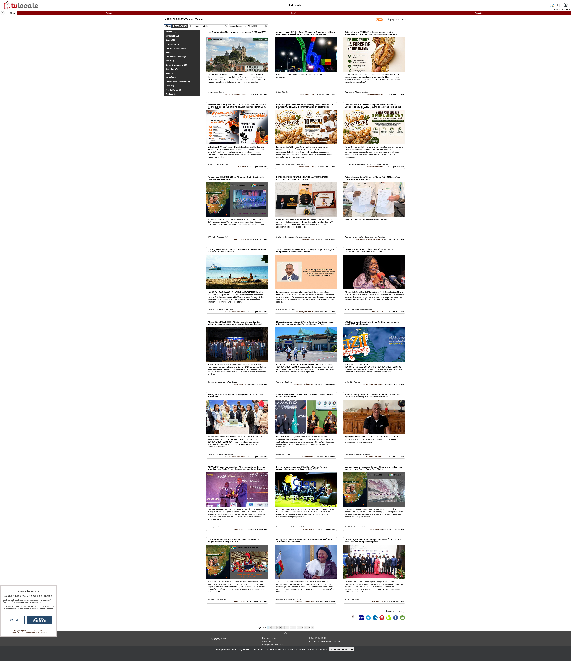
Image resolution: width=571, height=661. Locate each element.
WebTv (294, 13)
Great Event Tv (308, 239)
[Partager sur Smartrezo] (361, 618)
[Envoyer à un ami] (402, 618)
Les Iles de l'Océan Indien (235, 94)
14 (305, 628)
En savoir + (267, 641)
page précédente (398, 19)
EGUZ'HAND (241, 167)
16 (312, 628)
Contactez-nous (269, 638)
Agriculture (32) (172, 36)
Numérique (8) (172, 69)
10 (291, 628)
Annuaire (479, 13)
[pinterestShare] (382, 618)
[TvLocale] (20, 5)
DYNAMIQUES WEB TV (305, 312)
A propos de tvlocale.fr (272, 644)
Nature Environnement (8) (176, 65)
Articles (109, 13)
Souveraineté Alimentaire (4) (178, 82)
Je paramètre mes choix (342, 649)
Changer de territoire (561, 9)
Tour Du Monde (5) (173, 90)
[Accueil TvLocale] (2, 13)
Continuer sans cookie (39, 620)
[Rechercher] (558, 5)
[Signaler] (354, 618)
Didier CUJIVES (240, 239)
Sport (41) (170, 86)
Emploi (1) (170, 53)
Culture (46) (170, 40)
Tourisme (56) (171, 94)
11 (295, 628)
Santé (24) (170, 73)
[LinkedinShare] (375, 618)
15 (309, 628)
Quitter (14, 620)
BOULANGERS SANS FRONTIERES (369, 239)
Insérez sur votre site (394, 611)
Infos (317, 638)
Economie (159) (172, 44)
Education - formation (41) (176, 48)
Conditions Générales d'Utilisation (325, 641)
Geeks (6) (170, 61)
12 (298, 628)
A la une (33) (171, 32)
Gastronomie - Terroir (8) (176, 57)
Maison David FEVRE (307, 94)
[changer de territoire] (552, 5)
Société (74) (171, 77)
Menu (12, 13)
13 (302, 628)
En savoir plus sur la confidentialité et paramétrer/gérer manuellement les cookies (28, 631)
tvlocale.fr (218, 639)
